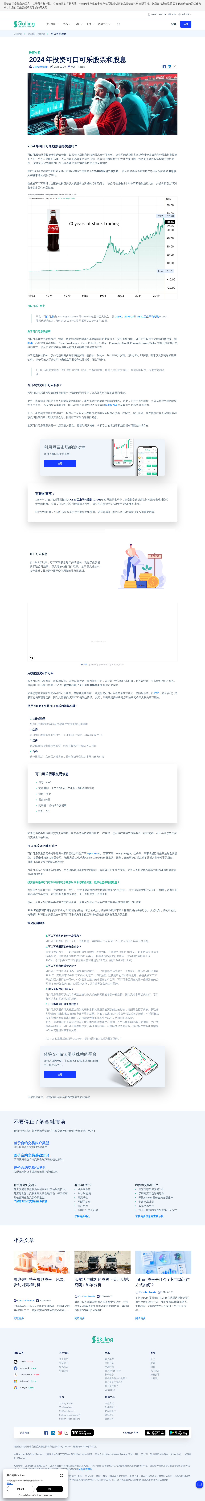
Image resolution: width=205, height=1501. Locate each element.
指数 (153, 1366)
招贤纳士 (63, 1363)
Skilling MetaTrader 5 (69, 1418)
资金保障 (63, 1370)
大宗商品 (155, 1370)
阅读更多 (19, 1318)
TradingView (65, 1407)
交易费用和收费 (113, 1370)
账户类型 (109, 1359)
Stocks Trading (36, 33)
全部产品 (109, 1363)
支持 (174, 14)
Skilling (18, 33)
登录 (173, 24)
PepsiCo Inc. (93, 853)
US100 (118, 316)
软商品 (154, 1378)
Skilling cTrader (66, 1411)
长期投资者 (111, 404)
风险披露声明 (85, 1469)
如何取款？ (110, 1411)
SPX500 (129, 316)
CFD (156, 693)
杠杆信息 (109, 1374)
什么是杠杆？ (111, 1386)
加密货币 (155, 1374)
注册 (186, 24)
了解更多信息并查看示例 (149, 1216)
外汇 (153, 1359)
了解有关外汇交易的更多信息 (30, 1201)
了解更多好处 (82, 1216)
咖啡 (30, 342)
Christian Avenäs (25, 1300)
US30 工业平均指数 (148, 316)
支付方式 (109, 1403)
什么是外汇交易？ (114, 1382)
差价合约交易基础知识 (31, 1155)
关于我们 (63, 1359)
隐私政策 (109, 1414)
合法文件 (109, 1418)
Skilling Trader (66, 1403)
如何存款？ (110, 1407)
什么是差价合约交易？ (116, 1378)
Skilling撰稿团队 (41, 66)
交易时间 (109, 1366)
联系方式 (63, 1366)
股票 (153, 1363)
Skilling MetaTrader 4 (69, 1414)
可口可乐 (49, 316)
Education (110, 1389)
